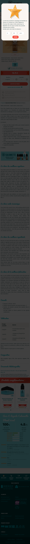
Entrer (15, 37)
